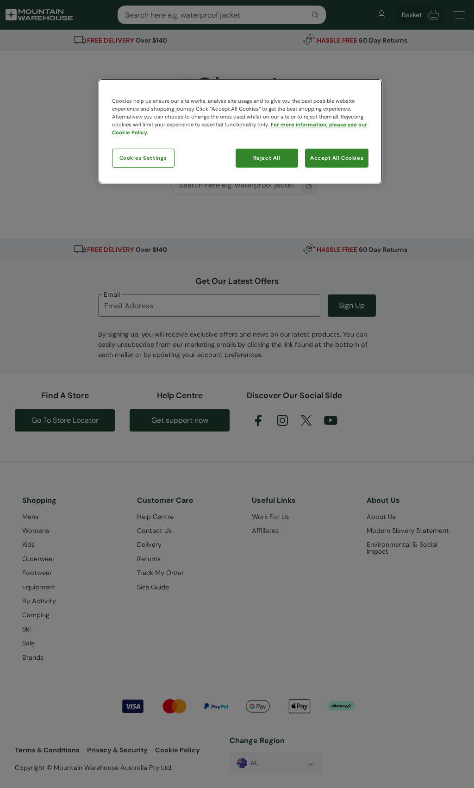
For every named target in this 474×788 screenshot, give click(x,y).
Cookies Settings (143, 158)
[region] (240, 131)
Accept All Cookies (336, 158)
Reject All (267, 158)
